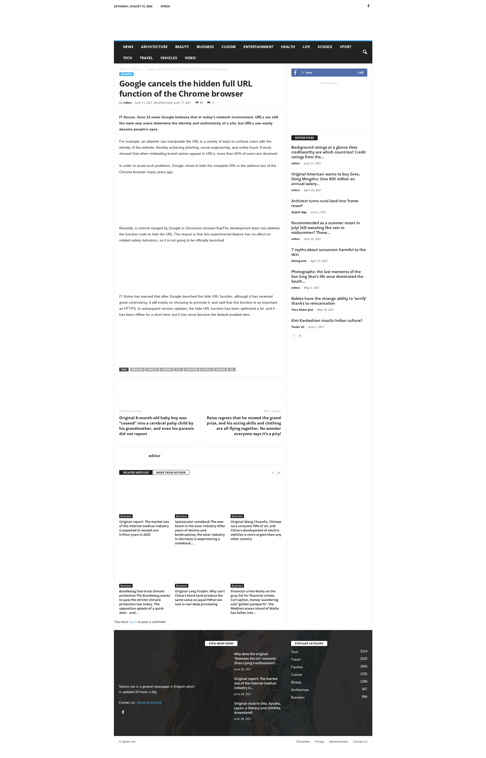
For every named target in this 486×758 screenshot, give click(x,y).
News (128, 46)
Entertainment (258, 46)
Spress (165, 6)
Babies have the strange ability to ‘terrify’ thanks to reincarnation (329, 301)
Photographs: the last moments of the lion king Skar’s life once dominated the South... (327, 276)
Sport (345, 46)
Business (205, 46)
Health (288, 46)
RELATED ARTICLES (136, 472)
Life (306, 46)
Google (207, 369)
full (178, 369)
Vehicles (168, 57)
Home (122, 69)
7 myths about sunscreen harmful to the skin (328, 252)
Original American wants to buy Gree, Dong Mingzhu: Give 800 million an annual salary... (325, 178)
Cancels (152, 369)
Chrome (167, 369)
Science (325, 46)
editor (127, 102)
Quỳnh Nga (299, 212)
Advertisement (338, 741)
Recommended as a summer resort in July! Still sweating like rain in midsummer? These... (325, 227)
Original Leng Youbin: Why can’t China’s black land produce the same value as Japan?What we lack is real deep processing (200, 597)
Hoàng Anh (299, 261)
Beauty (182, 46)
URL (231, 369)
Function (192, 369)
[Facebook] (369, 6)
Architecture (154, 46)
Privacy (319, 741)
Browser (137, 369)
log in (133, 622)
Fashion (297, 667)
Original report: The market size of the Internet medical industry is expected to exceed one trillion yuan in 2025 (144, 528)
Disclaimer (303, 741)
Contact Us (360, 741)
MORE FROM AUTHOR (171, 472)
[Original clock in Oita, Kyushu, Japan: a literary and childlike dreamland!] (243, 729)
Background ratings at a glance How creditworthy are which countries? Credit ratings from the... (328, 152)
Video (190, 57)
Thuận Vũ (297, 327)
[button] (364, 52)
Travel (146, 57)
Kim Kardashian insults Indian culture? (326, 320)
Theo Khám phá (302, 309)
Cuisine (228, 46)
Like (361, 72)
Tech (127, 57)
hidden (220, 369)
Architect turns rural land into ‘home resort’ (324, 203)
